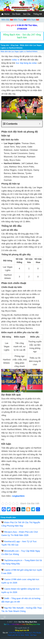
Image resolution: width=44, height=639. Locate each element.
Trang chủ (5, 45)
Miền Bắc (5, 20)
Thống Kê (37, 14)
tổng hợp (14, 45)
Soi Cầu (26, 14)
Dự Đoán (16, 14)
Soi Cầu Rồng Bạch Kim (28, 622)
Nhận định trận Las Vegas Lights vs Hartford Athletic (19, 51)
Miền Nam (31, 20)
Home (7, 14)
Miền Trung (18, 20)
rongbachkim (18, 496)
